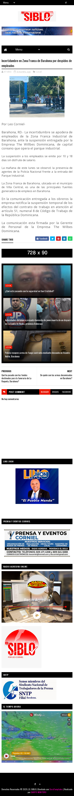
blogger (45, 391)
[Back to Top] (40, 784)
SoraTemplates (56, 789)
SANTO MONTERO (38, 792)
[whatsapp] (70, 2)
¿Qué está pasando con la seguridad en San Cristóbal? (29, 291)
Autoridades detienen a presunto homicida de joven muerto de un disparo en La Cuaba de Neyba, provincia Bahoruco (38, 321)
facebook (66, 391)
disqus (55, 391)
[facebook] (66, 2)
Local (39, 71)
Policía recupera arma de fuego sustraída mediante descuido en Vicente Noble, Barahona (37, 354)
